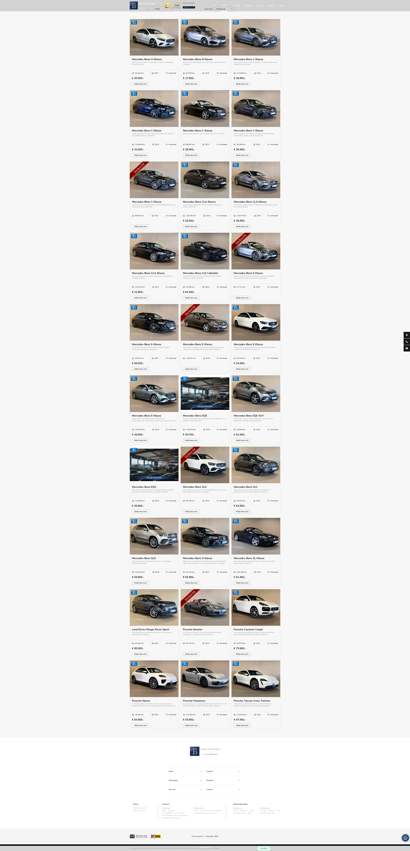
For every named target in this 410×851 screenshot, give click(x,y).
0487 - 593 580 (168, 811)
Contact (282, 6)
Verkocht (271, 6)
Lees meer (216, 848)
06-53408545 (167, 815)
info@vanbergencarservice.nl (205, 813)
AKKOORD (264, 848)
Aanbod (224, 6)
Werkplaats (236, 6)
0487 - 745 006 (200, 811)
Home (214, 6)
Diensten (248, 6)
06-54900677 (167, 813)
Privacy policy (198, 836)
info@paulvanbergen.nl (171, 818)
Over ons (260, 6)
